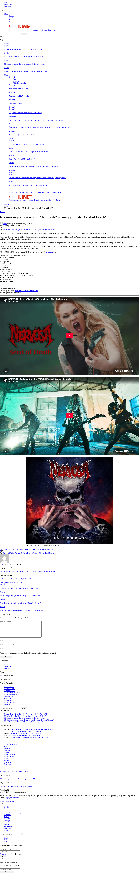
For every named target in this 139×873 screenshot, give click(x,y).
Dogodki (7, 704)
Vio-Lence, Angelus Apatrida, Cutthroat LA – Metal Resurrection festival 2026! (36, 120)
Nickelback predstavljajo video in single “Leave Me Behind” (25, 57)
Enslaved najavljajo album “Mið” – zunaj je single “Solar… (24, 49)
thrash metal (46, 549)
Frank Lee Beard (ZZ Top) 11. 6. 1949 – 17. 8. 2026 (27, 144)
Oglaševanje (13, 18)
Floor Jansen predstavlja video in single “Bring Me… (18, 786)
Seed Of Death (33, 549)
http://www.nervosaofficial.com (26, 291)
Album (2, 549)
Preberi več (16, 798)
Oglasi (6, 760)
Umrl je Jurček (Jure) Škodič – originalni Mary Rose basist (29, 152)
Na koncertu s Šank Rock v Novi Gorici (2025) (26, 733)
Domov (11, 16)
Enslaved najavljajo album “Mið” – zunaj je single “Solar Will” (25, 714)
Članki (11, 139)
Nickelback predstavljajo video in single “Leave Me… (18, 779)
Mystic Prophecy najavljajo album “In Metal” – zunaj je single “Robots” (29, 720)
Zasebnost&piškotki (7, 801)
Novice (6, 43)
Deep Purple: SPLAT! (16, 103)
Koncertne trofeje (11, 695)
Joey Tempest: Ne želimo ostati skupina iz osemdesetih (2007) (33, 729)
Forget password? (6, 854)
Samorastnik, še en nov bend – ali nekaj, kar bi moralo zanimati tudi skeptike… (36, 192)
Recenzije (12, 77)
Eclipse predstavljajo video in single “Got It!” (15, 579)
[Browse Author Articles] (4, 562)
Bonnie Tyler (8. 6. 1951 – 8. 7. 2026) (22, 159)
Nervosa (25, 549)
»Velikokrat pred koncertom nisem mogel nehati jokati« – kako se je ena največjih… (37, 178)
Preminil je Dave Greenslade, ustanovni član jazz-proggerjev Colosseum (33, 166)
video (52, 549)
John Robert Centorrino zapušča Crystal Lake (26, 731)
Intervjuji (12, 172)
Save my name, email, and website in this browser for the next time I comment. (29, 653)
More (6, 14)
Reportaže (12, 107)
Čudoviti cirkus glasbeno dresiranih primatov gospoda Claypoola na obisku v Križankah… (40, 127)
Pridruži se (12, 20)
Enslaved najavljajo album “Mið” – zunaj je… (16, 771)
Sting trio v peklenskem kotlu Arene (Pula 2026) (25, 113)
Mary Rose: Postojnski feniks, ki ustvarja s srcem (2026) (28, 185)
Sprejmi (9, 798)
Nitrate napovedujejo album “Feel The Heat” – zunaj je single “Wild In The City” (28, 571)
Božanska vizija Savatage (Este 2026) (22, 135)
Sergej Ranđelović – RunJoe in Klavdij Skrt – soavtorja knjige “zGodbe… (34, 200)
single (40, 549)
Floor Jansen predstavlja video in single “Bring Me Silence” (24, 64)
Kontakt (11, 22)
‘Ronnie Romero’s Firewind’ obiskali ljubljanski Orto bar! (30, 737)
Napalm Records (16, 549)
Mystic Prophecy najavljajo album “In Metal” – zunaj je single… (26, 71)
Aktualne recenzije (19, 83)
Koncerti (12, 170)
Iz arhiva (16, 81)
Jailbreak (8, 549)
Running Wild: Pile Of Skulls (19, 88)
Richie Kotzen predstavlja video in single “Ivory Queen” (23, 722)
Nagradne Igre (9, 702)
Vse (14, 79)
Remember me (20, 854)
